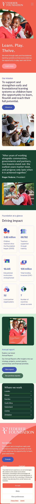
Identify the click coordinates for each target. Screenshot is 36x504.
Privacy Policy (14, 500)
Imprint (22, 500)
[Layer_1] (12, 3)
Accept (17, 485)
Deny (18, 491)
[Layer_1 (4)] (18, 428)
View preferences (17, 497)
